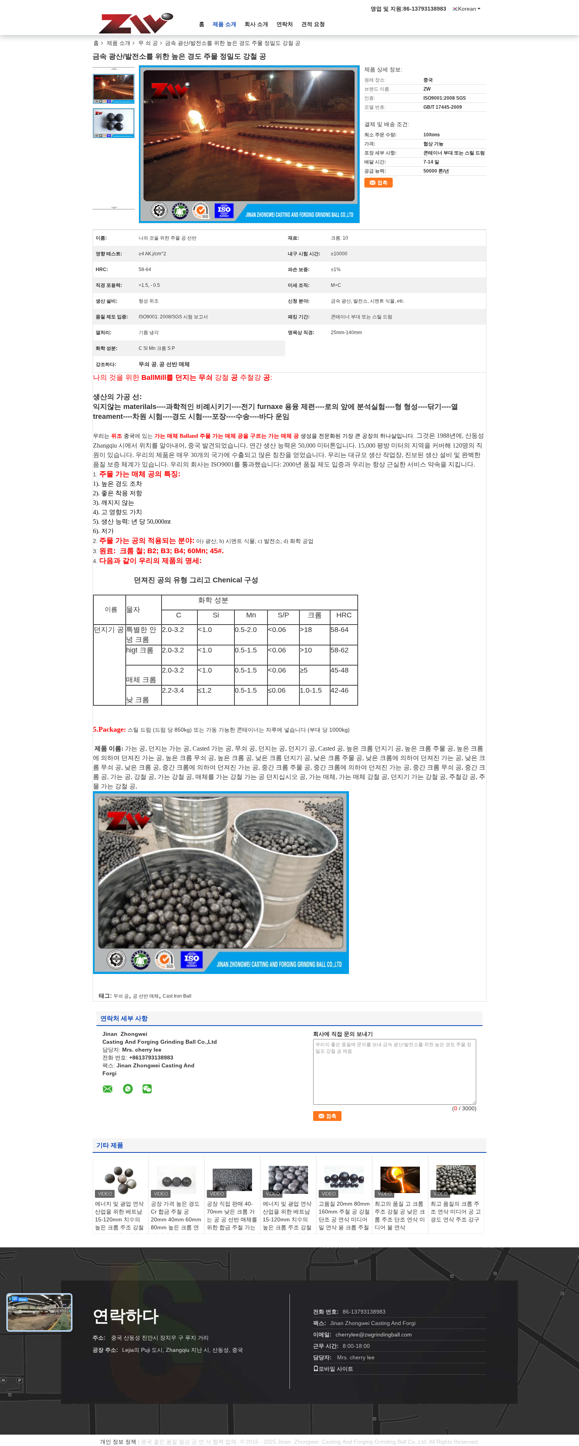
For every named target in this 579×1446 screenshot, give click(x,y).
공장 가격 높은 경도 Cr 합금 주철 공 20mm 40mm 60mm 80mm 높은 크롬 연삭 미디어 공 (176, 1219)
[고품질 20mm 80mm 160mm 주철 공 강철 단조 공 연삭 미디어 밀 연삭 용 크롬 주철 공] (344, 1180)
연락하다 (126, 1316)
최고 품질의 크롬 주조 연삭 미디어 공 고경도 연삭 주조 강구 (456, 1212)
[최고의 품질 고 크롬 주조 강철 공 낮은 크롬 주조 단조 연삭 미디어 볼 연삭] (400, 1180)
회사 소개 (256, 24)
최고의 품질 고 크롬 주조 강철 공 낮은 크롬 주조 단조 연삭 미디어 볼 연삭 (400, 1215)
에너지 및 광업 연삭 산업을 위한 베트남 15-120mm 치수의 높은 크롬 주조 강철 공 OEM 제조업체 (119, 1219)
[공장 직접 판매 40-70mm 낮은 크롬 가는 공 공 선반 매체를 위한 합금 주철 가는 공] (232, 1180)
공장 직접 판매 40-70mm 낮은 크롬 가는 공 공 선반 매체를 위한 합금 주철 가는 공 (232, 1219)
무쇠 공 (121, 996)
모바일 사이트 (336, 1369)
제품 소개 (224, 24)
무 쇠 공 (148, 43)
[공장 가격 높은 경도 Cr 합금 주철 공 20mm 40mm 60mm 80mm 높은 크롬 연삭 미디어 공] (176, 1180)
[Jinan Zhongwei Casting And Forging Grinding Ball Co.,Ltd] (136, 23)
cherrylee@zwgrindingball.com (374, 1334)
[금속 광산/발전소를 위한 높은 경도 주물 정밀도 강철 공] (114, 89)
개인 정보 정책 (118, 1442)
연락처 (285, 24)
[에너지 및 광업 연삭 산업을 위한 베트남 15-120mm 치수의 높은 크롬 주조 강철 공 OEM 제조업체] (120, 1180)
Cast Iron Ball (177, 996)
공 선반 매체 (146, 996)
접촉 (382, 183)
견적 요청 (313, 24)
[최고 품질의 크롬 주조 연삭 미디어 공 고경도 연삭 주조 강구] (456, 1180)
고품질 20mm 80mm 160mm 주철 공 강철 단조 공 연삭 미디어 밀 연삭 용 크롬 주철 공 (344, 1219)
